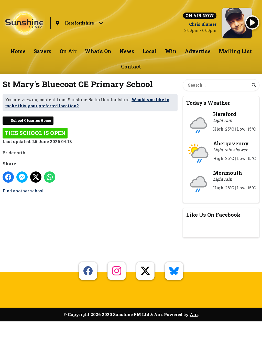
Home (18, 51)
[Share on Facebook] (8, 177)
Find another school (23, 190)
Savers (42, 51)
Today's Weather (208, 102)
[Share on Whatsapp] (49, 177)
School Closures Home (31, 120)
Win (171, 51)
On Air (68, 51)
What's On (98, 51)
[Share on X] (35, 177)
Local (150, 51)
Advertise (198, 51)
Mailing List (235, 51)
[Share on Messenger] (22, 177)
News (126, 51)
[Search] (254, 85)
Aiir (194, 314)
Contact (131, 66)
